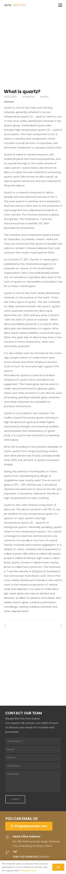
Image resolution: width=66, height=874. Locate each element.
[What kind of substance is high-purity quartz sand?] (59, 625)
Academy (28, 96)
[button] (60, 5)
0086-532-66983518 (25, 857)
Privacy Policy (28, 870)
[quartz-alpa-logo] (16, 5)
